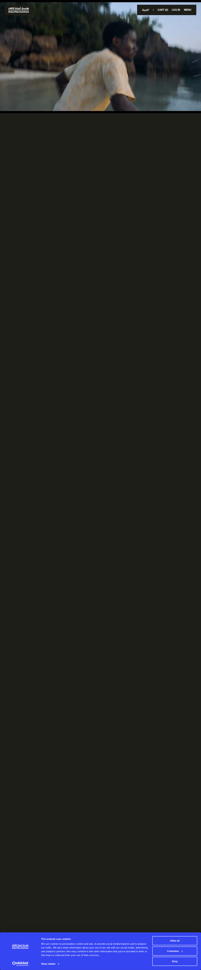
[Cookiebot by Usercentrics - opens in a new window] (20, 964)
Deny (175, 961)
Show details (48, 963)
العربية (145, 9)
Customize (173, 951)
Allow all (174, 940)
